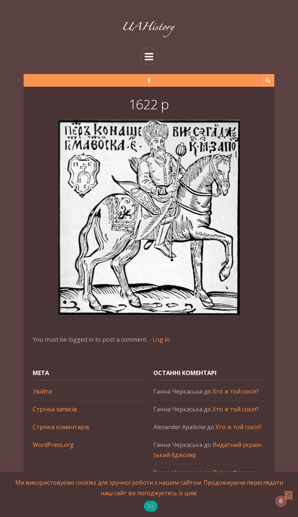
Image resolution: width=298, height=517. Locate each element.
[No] (289, 495)
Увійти (42, 391)
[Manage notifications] (281, 501)
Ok (151, 506)
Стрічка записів (55, 409)
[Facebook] (149, 80)
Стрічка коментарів (61, 427)
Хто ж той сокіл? (236, 391)
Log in (161, 339)
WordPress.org (53, 445)
